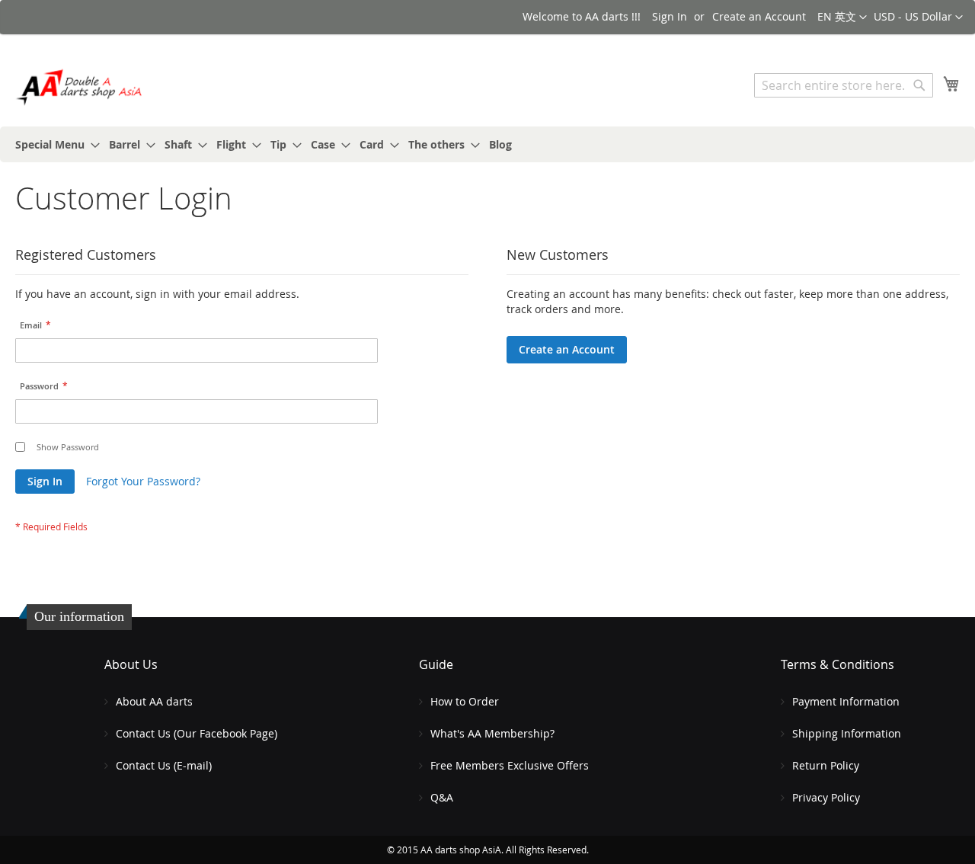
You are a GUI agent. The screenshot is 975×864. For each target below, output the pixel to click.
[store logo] (80, 87)
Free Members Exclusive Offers (509, 765)
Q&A (441, 797)
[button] (918, 17)
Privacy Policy (826, 797)
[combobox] (843, 85)
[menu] (487, 144)
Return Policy (825, 765)
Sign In (669, 16)
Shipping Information (846, 733)
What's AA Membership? (492, 733)
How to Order (464, 701)
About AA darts (154, 701)
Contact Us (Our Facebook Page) (196, 733)
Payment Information (846, 701)
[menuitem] (53, 144)
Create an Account (759, 16)
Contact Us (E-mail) (164, 765)
